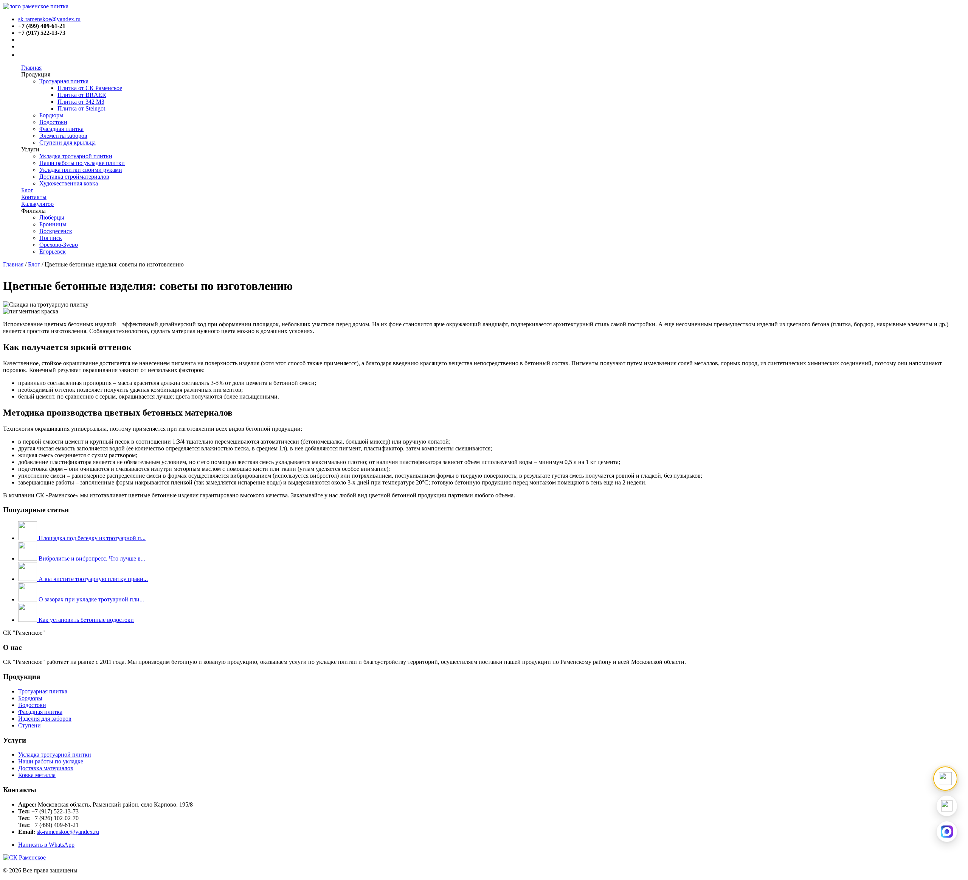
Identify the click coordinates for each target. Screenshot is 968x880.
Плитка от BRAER (81, 95)
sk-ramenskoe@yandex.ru (49, 19)
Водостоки (53, 122)
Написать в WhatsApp (46, 844)
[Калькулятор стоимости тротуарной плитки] (945, 778)
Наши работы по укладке (50, 761)
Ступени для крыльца (67, 142)
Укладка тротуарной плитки (75, 156)
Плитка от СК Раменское (89, 88)
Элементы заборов (63, 135)
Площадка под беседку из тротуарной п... (92, 538)
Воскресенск (55, 231)
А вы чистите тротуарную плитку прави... (93, 579)
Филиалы (33, 210)
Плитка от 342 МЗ (80, 101)
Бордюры (51, 115)
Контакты (34, 197)
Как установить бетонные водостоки (86, 620)
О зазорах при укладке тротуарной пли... (91, 599)
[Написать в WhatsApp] (946, 805)
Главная (31, 67)
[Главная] (35, 6)
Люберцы (51, 217)
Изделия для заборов (44, 718)
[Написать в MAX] (946, 831)
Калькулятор (37, 204)
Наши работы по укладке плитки (82, 163)
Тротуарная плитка (63, 81)
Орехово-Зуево (58, 244)
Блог (27, 190)
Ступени (29, 725)
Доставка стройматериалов (74, 176)
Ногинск (50, 238)
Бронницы (53, 224)
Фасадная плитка (61, 129)
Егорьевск (52, 251)
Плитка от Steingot (81, 108)
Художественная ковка (68, 183)
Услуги (30, 149)
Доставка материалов (45, 768)
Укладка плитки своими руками (80, 170)
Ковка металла (37, 775)
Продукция (35, 74)
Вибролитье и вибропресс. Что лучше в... (92, 558)
